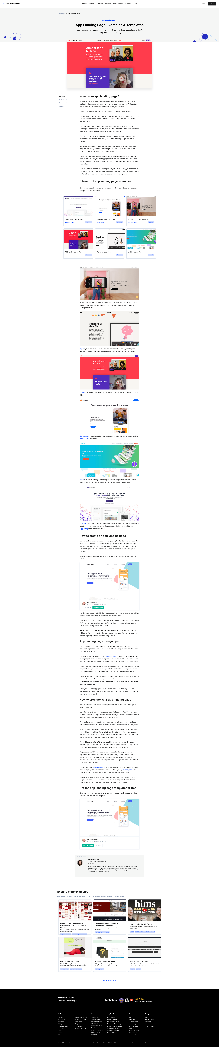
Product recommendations (114, 1026)
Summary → (63, 99)
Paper (82, 349)
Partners (120, 3)
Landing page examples (136, 1024)
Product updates (63, 1026)
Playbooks (132, 1019)
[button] (84, 3)
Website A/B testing (96, 1025)
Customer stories (133, 1026)
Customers (100, 3)
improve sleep (84, 439)
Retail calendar (133, 1032)
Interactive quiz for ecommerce (96, 1022)
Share (89, 607)
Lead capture (111, 1017)
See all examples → (109, 980)
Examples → (63, 103)
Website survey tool (80, 1028)
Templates (61, 1021)
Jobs (146, 1017)
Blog (130, 1017)
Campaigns (61, 14)
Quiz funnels (78, 1026)
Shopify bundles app (113, 1030)
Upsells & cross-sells (97, 1030)
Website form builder (80, 1019)
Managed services (96, 1032)
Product (60, 1017)
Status (115, 1042)
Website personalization (98, 1028)
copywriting (84, 529)
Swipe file (131, 1028)
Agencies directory (134, 1035)
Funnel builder (95, 1017)
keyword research (99, 767)
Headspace (84, 436)
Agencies (108, 3)
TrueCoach (83, 523)
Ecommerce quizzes (113, 1021)
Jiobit (81, 480)
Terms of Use (96, 1042)
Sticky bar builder (79, 1024)
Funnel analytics (95, 1019)
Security (60, 1032)
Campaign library (133, 1021)
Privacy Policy (103, 1042)
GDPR (111, 1042)
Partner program (149, 1019)
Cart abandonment (112, 1019)
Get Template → (98, 607)
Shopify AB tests (112, 1032)
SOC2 (108, 1042)
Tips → (61, 106)
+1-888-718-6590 (150, 1026)
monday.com (127, 770)
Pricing (114, 3)
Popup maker (78, 1021)
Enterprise (94, 1034)
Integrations (61, 1019)
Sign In (203, 4)
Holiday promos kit (134, 1030)
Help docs (61, 1028)
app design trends (111, 656)
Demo (135, 3)
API (59, 1035)
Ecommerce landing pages (114, 1024)
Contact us (148, 1021)
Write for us (148, 1024)
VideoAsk (83, 392)
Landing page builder (81, 1017)
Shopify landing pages (113, 1028)
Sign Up (212, 4)
